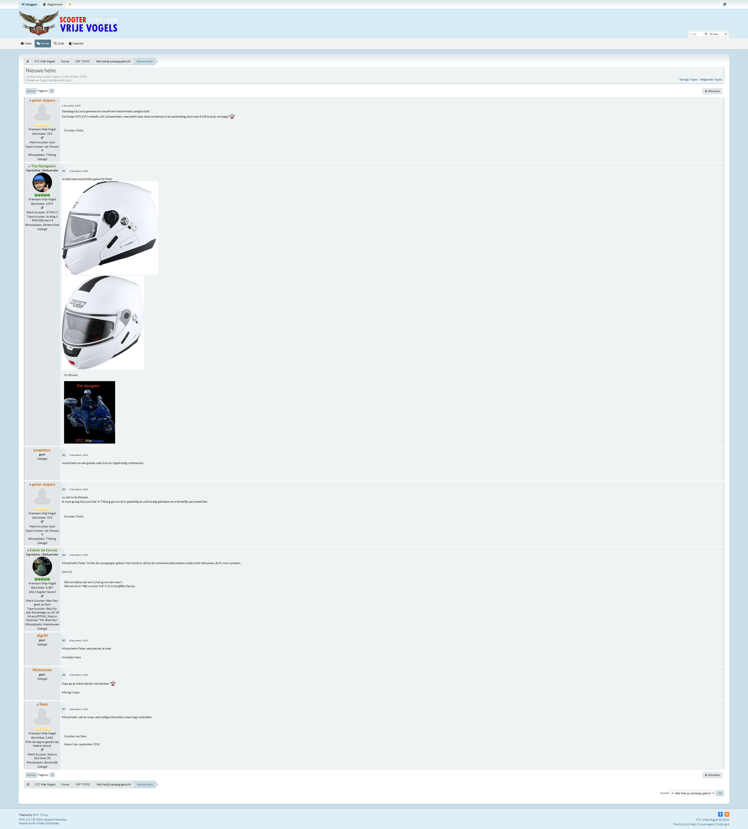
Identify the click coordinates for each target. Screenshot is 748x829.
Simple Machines (55, 819)
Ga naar (664, 793)
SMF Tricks (40, 815)
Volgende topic (711, 79)
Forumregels (706, 824)
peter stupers (43, 100)
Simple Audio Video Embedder (39, 823)
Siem (43, 704)
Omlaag (31, 91)
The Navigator (43, 166)
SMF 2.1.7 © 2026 (31, 819)
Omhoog (31, 775)
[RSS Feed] (726, 814)
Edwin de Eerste (43, 550)
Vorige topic (688, 79)
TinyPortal (679, 824)
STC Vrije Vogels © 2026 (712, 819)
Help (693, 824)
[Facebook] (720, 814)
